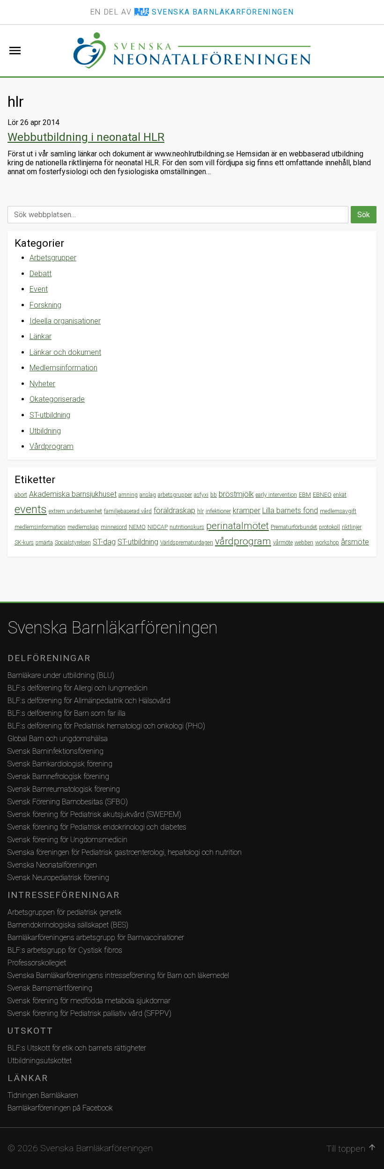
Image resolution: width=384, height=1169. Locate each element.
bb (213, 495)
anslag (148, 495)
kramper (246, 510)
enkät (340, 495)
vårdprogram (243, 541)
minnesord (114, 527)
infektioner (218, 511)
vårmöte (283, 542)
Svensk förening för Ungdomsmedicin (67, 839)
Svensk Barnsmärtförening (49, 988)
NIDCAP (158, 527)
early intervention (276, 495)
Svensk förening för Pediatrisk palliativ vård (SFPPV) (89, 1013)
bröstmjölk (236, 494)
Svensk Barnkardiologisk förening (59, 763)
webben (304, 542)
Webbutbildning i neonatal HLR (85, 137)
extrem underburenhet (75, 511)
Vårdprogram (52, 446)
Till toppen (351, 1148)
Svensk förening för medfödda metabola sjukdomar (88, 1000)
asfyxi (201, 495)
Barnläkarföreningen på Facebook (60, 1107)
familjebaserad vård (128, 511)
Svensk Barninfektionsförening (55, 751)
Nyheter (42, 383)
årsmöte (355, 541)
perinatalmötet (237, 525)
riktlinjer (352, 527)
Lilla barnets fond (290, 510)
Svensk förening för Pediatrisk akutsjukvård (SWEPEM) (94, 814)
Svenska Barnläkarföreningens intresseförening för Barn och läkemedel (118, 975)
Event (39, 289)
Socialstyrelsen (73, 542)
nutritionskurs (187, 527)
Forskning (45, 305)
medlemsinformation (40, 527)
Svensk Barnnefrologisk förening (58, 776)
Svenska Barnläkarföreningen (112, 628)
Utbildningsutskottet (39, 1060)
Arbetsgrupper (53, 257)
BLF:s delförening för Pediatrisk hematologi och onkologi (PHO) (106, 725)
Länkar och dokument (65, 352)
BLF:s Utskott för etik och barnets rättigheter (76, 1048)
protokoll (329, 527)
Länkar (41, 336)
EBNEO (322, 495)
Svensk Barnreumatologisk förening (63, 789)
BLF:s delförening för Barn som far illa (66, 713)
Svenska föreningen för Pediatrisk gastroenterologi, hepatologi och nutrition (124, 852)
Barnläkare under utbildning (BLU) (60, 675)
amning (128, 495)
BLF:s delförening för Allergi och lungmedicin (77, 688)
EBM (305, 495)
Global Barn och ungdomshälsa (57, 738)
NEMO (137, 527)
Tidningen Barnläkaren (42, 1095)
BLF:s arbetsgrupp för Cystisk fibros (64, 950)
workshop (327, 542)
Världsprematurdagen (186, 542)
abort (21, 495)
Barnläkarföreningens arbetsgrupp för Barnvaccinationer (95, 937)
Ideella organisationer (65, 320)
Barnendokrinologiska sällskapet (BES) (67, 924)
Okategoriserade (57, 399)
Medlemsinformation (63, 367)
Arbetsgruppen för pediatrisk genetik (64, 912)
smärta (44, 542)
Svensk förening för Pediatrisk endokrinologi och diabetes (96, 827)
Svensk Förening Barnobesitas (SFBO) (67, 801)
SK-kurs (24, 542)
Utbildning (45, 430)
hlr (200, 511)
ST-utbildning (50, 415)
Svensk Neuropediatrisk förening (58, 877)
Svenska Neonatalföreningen (52, 864)
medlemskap (83, 527)
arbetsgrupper (175, 495)
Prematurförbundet (294, 527)
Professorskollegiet (36, 962)
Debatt (41, 273)
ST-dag (104, 541)
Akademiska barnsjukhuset (73, 494)
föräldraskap (174, 510)
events (31, 509)
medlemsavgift (338, 511)
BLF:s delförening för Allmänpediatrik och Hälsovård (88, 700)
